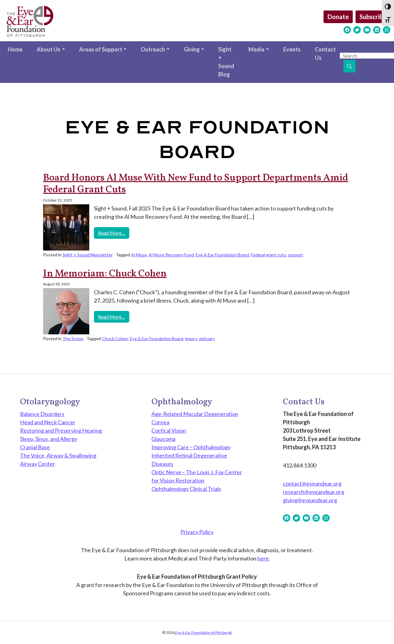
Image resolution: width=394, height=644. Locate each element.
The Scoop (72, 338)
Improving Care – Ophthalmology (191, 447)
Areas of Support (100, 49)
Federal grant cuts (268, 254)
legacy (191, 338)
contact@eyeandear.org (312, 483)
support (295, 254)
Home (15, 49)
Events (292, 49)
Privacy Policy (197, 531)
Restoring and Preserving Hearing (61, 430)
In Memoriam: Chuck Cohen (105, 274)
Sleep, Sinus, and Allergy (48, 438)
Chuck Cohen (115, 338)
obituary (207, 338)
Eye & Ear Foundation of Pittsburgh (203, 632)
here (263, 558)
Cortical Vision (168, 430)
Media (256, 49)
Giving (192, 49)
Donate (338, 16)
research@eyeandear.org (313, 491)
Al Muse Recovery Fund (171, 254)
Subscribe (373, 16)
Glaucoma (163, 438)
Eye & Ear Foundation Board (222, 254)
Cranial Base (35, 447)
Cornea (160, 422)
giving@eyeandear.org (310, 500)
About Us (48, 49)
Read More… (113, 233)
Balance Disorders (42, 413)
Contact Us (325, 53)
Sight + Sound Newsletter (87, 254)
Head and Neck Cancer (47, 422)
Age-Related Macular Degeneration (194, 413)
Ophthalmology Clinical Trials (186, 488)
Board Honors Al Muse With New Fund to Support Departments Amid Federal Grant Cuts (195, 184)
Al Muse (139, 254)
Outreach (153, 49)
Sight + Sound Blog (226, 62)
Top (379, 629)
